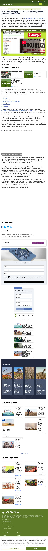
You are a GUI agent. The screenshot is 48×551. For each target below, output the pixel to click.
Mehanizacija (18, 475)
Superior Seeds (6, 104)
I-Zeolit (4, 103)
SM (22, 315)
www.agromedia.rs (6, 528)
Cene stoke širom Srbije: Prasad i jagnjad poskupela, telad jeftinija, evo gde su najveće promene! (18, 483)
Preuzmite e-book (24, 282)
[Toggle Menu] (44, 4)
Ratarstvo (5, 380)
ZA (32, 315)
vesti (29, 236)
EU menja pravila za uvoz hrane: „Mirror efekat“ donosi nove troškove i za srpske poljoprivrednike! (7, 430)
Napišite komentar (38, 243)
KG (30, 315)
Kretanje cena (18, 490)
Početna (3, 9)
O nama (4, 535)
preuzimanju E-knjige (35, 277)
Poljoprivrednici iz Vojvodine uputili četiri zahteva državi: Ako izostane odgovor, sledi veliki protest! (42, 411)
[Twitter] (5, 227)
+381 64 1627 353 (9, 523)
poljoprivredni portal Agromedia (34, 18)
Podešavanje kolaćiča (14, 548)
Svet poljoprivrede (37, 1)
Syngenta (5, 106)
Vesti (7, 9)
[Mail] (11, 227)
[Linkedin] (8, 227)
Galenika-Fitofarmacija (9, 100)
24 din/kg (18, 299)
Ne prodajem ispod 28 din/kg (23, 305)
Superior (19, 236)
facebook (5, 110)
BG (15, 315)
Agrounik (5, 98)
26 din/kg (18, 302)
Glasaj (20, 309)
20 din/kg (18, 294)
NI (19, 315)
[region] (24, 543)
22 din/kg (18, 297)
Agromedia (9, 234)
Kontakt (19, 535)
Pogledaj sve (24, 453)
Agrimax (5, 96)
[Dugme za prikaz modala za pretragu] (45, 1)
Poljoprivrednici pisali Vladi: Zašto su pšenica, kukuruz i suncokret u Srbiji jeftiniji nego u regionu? (19, 443)
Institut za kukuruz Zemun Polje (9, 236)
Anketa (18, 287)
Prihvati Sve (36, 548)
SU (24, 315)
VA (28, 315)
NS (17, 315)
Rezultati (28, 309)
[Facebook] (2, 227)
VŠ (26, 315)
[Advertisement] (24, 206)
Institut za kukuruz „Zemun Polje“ (11, 101)
